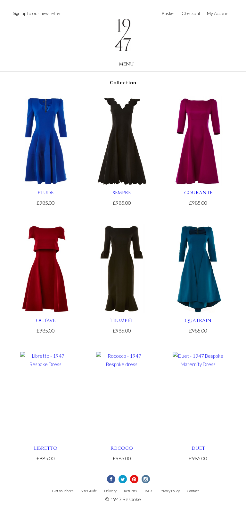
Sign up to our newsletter (37, 13)
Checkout (191, 13)
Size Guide (89, 491)
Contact (193, 491)
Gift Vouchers (62, 491)
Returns (130, 491)
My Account (218, 13)
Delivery (110, 491)
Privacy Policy (170, 491)
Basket (168, 13)
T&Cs (148, 491)
